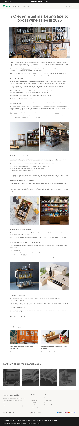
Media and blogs (34, 407)
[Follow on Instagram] (4, 413)
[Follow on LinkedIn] (13, 413)
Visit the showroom (48, 400)
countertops (40, 257)
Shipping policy (21, 420)
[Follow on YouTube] (10, 413)
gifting (49, 176)
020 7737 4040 (8, 1)
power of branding (39, 70)
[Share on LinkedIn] (15, 316)
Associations (34, 404)
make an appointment (38, 310)
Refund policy (29, 420)
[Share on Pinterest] (24, 316)
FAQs (45, 402)
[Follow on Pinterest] (7, 413)
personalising (14, 300)
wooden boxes (53, 189)
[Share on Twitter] (21, 316)
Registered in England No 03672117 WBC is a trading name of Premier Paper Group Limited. (26, 423)
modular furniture (50, 106)
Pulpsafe (62, 175)
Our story (33, 398)
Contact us (46, 398)
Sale (66, 6)
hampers (41, 189)
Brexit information (37, 420)
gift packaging (41, 303)
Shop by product (16, 6)
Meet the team (34, 400)
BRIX (54, 108)
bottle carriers (33, 303)
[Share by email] (28, 316)
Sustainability (34, 402)
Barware (13, 252)
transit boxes (33, 175)
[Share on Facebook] (18, 316)
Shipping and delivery (49, 404)
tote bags (27, 303)
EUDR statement (45, 420)
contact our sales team (26, 310)
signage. (57, 112)
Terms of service (7, 420)
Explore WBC (26, 6)
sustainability (38, 159)
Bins (11, 112)
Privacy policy (14, 420)
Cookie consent (53, 420)
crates (15, 112)
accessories (17, 92)
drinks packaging (26, 68)
